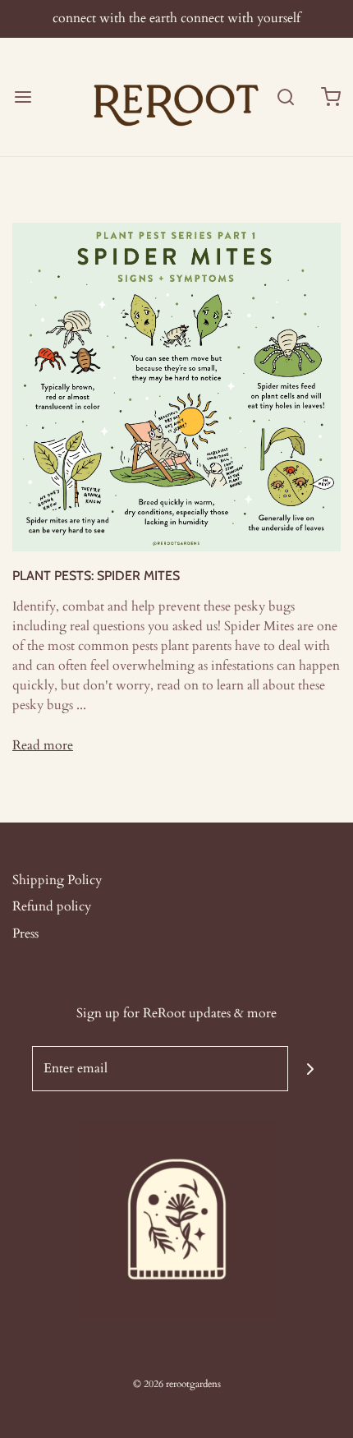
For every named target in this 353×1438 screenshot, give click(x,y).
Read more (42, 745)
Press (25, 933)
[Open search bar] (285, 96)
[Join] (310, 1068)
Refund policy (51, 906)
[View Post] (176, 386)
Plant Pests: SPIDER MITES (96, 575)
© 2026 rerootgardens (177, 1383)
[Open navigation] (22, 96)
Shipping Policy (57, 880)
